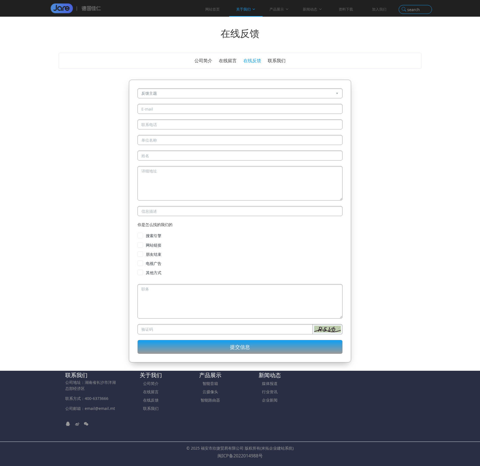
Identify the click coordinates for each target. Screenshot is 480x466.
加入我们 (379, 9)
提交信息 (240, 347)
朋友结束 (153, 254)
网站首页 (212, 9)
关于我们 (243, 9)
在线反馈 (252, 60)
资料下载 (346, 9)
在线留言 (228, 60)
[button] (327, 329)
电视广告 (153, 263)
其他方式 (153, 272)
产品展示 (276, 9)
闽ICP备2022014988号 (240, 456)
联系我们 (277, 60)
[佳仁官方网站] (76, 8)
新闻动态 (310, 9)
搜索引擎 (153, 235)
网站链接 (153, 245)
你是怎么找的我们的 (155, 224)
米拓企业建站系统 (276, 448)
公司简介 (203, 60)
